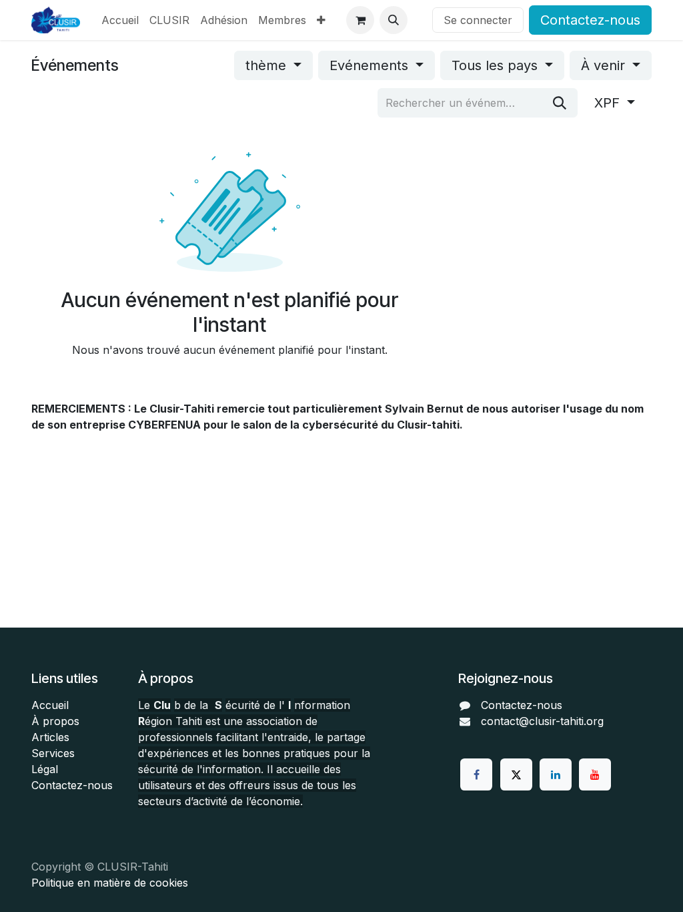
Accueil (50, 705)
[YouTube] (595, 774)
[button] (394, 20)
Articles (50, 737)
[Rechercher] (560, 103)
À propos (55, 721)
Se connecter (478, 20)
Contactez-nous (590, 20)
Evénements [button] (370, 65)
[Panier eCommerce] (360, 20)
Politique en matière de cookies (109, 882)
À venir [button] (605, 65)
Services (53, 753)
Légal (44, 769)
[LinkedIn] (556, 774)
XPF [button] (609, 103)
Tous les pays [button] (497, 65)
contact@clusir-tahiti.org (542, 721)
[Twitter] (516, 774)
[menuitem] (120, 20)
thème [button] (267, 65)
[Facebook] (476, 774)
